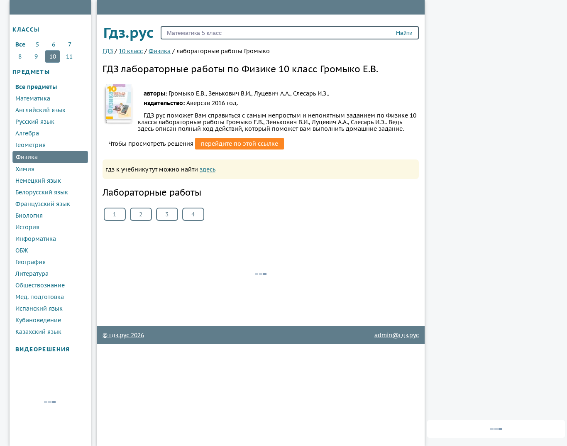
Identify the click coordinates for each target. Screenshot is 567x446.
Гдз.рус (128, 32)
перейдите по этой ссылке (239, 143)
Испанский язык (39, 308)
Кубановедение (38, 320)
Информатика (35, 239)
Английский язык (40, 110)
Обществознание (40, 285)
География (30, 262)
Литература (32, 273)
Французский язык (42, 204)
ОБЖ (21, 250)
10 (52, 56)
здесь (207, 169)
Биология (29, 215)
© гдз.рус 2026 (123, 335)
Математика (32, 98)
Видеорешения (42, 349)
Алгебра (27, 133)
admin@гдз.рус (396, 335)
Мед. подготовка (39, 297)
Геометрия (30, 145)
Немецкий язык (38, 180)
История (27, 227)
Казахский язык (38, 332)
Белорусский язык (41, 192)
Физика (27, 157)
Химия (24, 169)
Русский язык (34, 121)
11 (69, 56)
